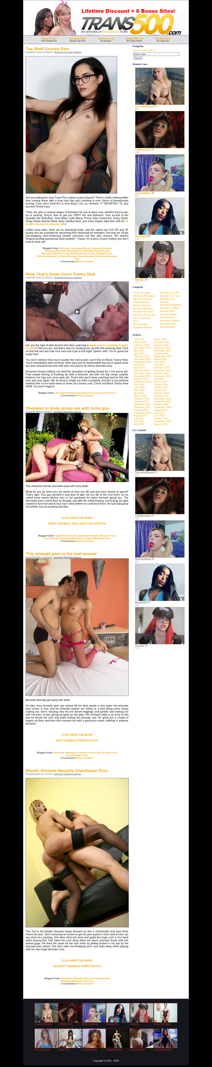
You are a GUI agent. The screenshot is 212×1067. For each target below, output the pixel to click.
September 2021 (163, 356)
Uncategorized (167, 327)
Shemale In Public (57, 256)
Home (136, 50)
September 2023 (142, 381)
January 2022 (161, 345)
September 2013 (163, 421)
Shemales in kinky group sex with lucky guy (67, 408)
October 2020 (161, 373)
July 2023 (139, 384)
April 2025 (139, 353)
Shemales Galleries (95, 256)
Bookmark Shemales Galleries (68, 52)
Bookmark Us (149, 50)
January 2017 (161, 387)
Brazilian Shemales (143, 308)
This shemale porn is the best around (61, 553)
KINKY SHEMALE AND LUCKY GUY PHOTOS (77, 523)
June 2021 (159, 362)
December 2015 (162, 398)
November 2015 (162, 401)
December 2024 (142, 359)
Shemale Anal (91, 250)
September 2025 (142, 347)
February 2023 (141, 398)
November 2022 (142, 407)
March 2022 (160, 339)
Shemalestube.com (163, 38)
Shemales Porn (107, 392)
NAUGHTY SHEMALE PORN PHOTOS (77, 966)
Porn (80, 250)
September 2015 (163, 407)
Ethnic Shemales (142, 318)
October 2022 (141, 410)
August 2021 (160, 359)
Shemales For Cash (106, 38)
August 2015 (160, 410)
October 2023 (141, 379)
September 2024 (142, 362)
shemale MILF (167, 311)
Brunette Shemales (67, 250)
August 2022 (140, 415)
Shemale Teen (76, 256)
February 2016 (162, 393)
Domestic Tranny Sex (89, 752)
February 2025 (141, 356)
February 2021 (162, 367)
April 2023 (139, 393)
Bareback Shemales (71, 248)
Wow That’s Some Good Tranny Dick (60, 274)
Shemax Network (49, 38)
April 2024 (139, 367)
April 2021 (159, 364)
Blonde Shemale (92, 248)
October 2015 (161, 404)
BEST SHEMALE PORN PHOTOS (77, 740)
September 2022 (142, 412)
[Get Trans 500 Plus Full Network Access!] (106, 34)
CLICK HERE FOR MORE (77, 518)
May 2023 (139, 390)
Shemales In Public (77, 38)
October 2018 (161, 384)
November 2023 (142, 376)
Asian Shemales (141, 292)
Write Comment (84, 261)
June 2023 (139, 387)
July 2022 (139, 418)
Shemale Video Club (134, 38)
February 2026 (141, 345)
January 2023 (141, 401)
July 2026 (139, 339)
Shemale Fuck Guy (85, 253)
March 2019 (160, 381)
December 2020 (162, 370)
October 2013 (161, 418)
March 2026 (140, 342)
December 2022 (142, 404)
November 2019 (162, 376)
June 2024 (139, 364)
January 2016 (161, 395)
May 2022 (139, 421)
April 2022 (139, 424)
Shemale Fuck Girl (63, 253)
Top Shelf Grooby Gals (47, 49)
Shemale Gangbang (60, 538)
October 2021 (161, 353)
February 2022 (162, 342)
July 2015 (159, 412)
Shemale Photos (168, 314)
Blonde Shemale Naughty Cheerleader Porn (67, 770)
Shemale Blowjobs (65, 392)
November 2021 (162, 350)
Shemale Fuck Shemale (167, 300)
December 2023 (142, 373)
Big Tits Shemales (142, 299)
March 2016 (160, 390)
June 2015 (159, 415)
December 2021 (162, 347)
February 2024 (141, 370)
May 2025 (139, 350)
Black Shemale (141, 302)
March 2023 (140, 395)
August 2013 (160, 424)
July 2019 (159, 379)
